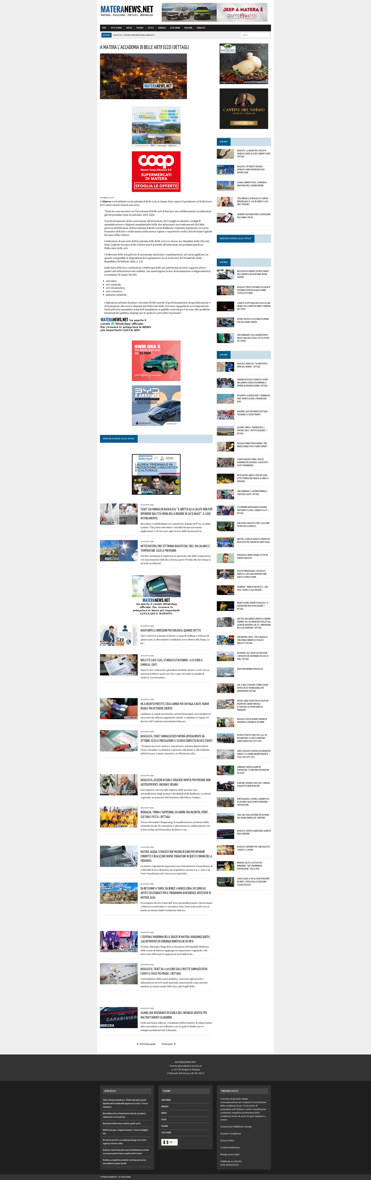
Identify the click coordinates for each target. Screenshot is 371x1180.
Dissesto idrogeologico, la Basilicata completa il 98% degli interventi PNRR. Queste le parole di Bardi (252, 573)
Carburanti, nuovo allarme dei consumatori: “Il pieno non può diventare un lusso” (253, 770)
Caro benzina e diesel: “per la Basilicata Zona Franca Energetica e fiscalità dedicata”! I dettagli (252, 640)
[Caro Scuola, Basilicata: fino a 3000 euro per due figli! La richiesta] (225, 529)
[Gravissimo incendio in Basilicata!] (225, 675)
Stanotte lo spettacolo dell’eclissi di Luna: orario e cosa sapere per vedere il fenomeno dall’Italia (254, 306)
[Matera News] (127, 10)
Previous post (147, 1043)
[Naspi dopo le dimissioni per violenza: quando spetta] (119, 643)
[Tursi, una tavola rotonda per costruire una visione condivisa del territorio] (225, 821)
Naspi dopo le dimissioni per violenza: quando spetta (171, 630)
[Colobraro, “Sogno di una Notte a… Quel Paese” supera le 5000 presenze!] (225, 593)
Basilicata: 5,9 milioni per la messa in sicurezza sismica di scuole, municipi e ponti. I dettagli (254, 153)
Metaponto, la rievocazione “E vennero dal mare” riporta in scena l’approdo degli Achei (253, 398)
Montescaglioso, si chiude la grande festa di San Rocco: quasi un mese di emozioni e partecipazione (253, 801)
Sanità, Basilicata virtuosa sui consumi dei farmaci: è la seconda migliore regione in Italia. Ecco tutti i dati (254, 754)
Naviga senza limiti (229, 1154)
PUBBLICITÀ (201, 28)
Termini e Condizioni (230, 1133)
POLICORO (140, 28)
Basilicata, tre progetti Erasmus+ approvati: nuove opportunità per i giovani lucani (251, 169)
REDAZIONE (188, 28)
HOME (104, 28)
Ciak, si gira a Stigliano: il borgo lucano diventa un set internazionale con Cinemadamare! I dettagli (252, 687)
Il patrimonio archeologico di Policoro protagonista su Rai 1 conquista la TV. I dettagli (253, 510)
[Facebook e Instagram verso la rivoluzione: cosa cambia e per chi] (225, 220)
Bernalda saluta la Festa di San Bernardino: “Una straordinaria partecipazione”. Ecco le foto (249, 865)
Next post (167, 1043)
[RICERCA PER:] (255, 35)
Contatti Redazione (230, 1147)
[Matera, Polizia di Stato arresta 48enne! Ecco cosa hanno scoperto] (225, 325)
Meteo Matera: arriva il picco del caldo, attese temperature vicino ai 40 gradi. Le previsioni (253, 478)
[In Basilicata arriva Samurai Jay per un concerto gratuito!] (225, 561)
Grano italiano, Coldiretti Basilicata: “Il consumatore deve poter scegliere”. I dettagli (252, 605)
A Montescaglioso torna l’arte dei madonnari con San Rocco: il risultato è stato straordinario (252, 462)
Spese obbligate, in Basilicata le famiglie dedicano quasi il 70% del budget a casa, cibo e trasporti (253, 201)
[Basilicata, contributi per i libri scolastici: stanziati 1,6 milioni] (225, 852)
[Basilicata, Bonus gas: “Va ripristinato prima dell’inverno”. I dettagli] (225, 369)
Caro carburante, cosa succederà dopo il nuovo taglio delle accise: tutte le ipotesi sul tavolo (253, 338)
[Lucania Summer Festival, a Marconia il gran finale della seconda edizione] (225, 188)
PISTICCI (151, 28)
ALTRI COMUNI (175, 28)
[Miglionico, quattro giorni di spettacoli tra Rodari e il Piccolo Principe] (225, 417)
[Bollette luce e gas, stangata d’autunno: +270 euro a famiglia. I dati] (119, 673)
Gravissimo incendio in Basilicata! (250, 668)
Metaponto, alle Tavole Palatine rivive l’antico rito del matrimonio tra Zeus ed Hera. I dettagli (252, 656)
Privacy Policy (227, 1140)
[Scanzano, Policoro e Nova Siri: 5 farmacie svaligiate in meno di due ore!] (225, 789)
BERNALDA (162, 28)
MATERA (129, 28)
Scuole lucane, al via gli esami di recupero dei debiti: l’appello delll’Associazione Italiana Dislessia (253, 881)
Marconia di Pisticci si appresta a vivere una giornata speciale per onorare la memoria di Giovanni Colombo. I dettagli (252, 382)
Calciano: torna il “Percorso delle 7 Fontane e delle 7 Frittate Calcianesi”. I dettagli (252, 430)
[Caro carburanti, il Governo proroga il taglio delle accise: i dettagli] (225, 497)
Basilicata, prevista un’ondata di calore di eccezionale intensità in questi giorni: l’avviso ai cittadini (253, 290)
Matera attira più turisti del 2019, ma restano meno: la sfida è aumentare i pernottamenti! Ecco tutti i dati (252, 738)
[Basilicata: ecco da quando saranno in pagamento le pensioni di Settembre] (225, 725)
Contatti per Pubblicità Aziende (236, 1126)
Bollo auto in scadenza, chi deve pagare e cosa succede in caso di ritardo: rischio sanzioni (253, 274)
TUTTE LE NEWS (116, 28)
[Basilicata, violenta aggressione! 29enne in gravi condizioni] (225, 837)
